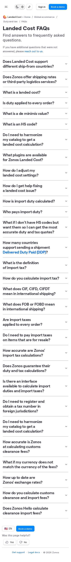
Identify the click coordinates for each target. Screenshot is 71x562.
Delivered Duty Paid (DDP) (24, 252)
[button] (35, 63)
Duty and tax (10, 21)
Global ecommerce (44, 17)
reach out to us (33, 51)
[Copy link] (29, 7)
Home (27, 17)
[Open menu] (6, 7)
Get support (18, 552)
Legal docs (34, 552)
